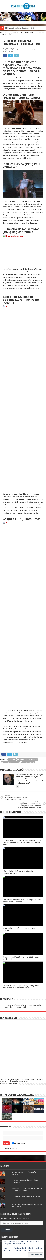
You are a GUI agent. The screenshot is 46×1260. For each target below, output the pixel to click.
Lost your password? (10, 1148)
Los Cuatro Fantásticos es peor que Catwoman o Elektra (16, 797)
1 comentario (9, 51)
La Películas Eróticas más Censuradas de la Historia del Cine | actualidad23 (22, 1006)
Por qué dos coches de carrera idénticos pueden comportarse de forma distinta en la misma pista (23, 842)
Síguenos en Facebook (9, 1084)
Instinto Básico (28, 762)
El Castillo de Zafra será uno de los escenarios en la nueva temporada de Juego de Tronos (29, 804)
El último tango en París (11, 762)
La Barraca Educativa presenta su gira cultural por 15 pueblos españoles (22, 901)
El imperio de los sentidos (27, 759)
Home (4, 32)
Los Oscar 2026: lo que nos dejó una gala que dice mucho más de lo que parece (21, 986)
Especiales (11, 32)
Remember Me (19, 1143)
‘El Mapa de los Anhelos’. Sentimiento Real (19, 28)
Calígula (12, 759)
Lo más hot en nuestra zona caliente (24, 50)
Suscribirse (7, 1230)
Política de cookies (25, 1250)
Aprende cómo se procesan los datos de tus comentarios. (21, 1080)
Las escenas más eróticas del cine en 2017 (26, 1196)
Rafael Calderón (10, 48)
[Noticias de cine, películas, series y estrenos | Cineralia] (23, 6)
